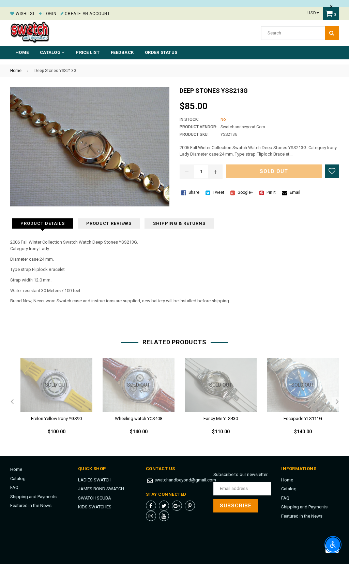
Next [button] (337, 402)
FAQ (14, 487)
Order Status (161, 52)
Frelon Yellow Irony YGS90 (56, 418)
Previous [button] (12, 402)
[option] (51, 402)
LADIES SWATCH (94, 479)
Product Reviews (109, 223)
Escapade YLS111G (303, 418)
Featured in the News (30, 505)
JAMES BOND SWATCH (101, 488)
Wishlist (25, 13)
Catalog (18, 478)
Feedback (122, 52)
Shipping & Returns (179, 223)
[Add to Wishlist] (332, 171)
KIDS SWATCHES (94, 506)
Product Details (42, 223)
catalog (51, 52)
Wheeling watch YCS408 (138, 418)
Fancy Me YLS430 (220, 418)
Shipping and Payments (33, 496)
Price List (88, 52)
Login (49, 13)
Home (22, 52)
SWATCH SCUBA (94, 498)
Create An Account (87, 13)
